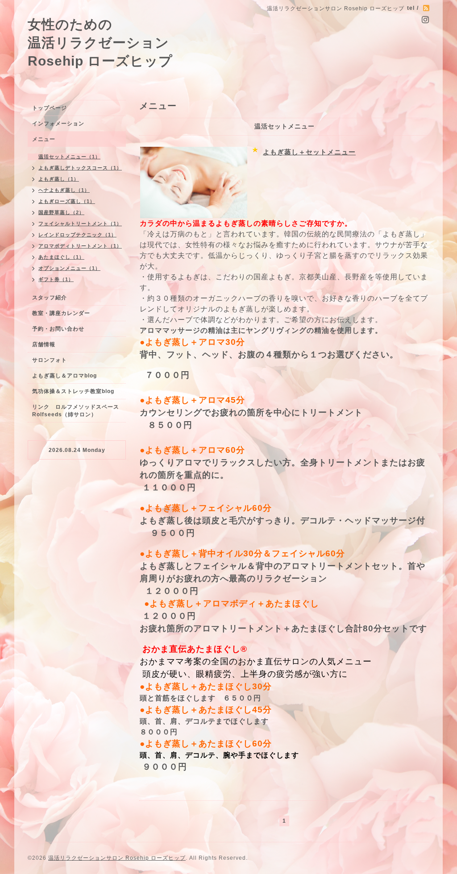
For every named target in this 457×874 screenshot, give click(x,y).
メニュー (43, 139)
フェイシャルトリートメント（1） (80, 223)
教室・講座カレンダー (61, 313)
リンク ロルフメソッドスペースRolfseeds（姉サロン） (75, 411)
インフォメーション (58, 123)
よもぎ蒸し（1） (58, 179)
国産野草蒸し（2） (61, 212)
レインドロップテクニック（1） (77, 234)
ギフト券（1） (56, 279)
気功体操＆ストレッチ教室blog (73, 391)
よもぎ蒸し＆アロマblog (64, 376)
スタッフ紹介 (49, 297)
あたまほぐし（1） (61, 257)
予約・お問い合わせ (58, 329)
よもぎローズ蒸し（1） (66, 201)
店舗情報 (43, 344)
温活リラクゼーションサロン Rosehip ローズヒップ (117, 858)
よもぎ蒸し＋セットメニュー (309, 152)
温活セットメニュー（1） (69, 156)
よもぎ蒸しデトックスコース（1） (80, 167)
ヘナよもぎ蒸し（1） (64, 190)
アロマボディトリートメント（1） (80, 246)
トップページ (49, 108)
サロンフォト (49, 360)
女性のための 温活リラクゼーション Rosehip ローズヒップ (100, 42)
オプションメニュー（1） (69, 268)
